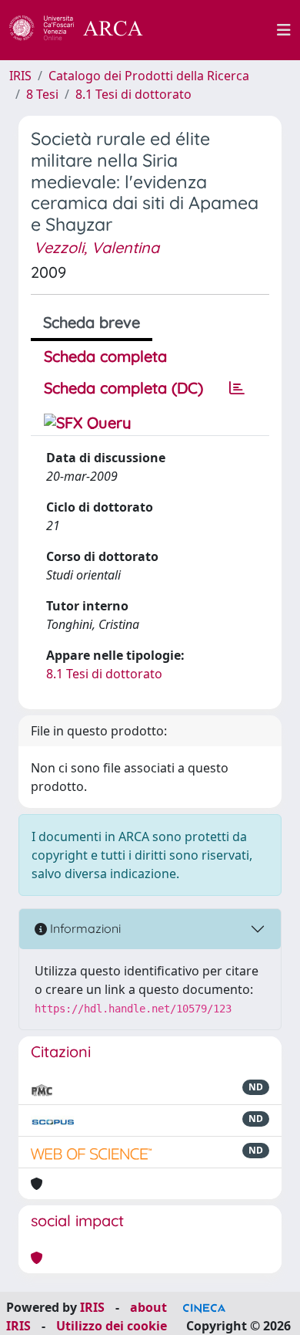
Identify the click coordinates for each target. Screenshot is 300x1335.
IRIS (20, 75)
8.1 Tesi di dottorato (133, 94)
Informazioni (84, 928)
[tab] (237, 388)
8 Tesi (42, 94)
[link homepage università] (218, 30)
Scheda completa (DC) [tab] (123, 387)
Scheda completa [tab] (105, 356)
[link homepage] (84, 30)
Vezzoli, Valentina (96, 247)
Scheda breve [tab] (91, 322)
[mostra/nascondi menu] (284, 30)
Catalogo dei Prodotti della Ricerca (148, 75)
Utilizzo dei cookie (111, 1325)
